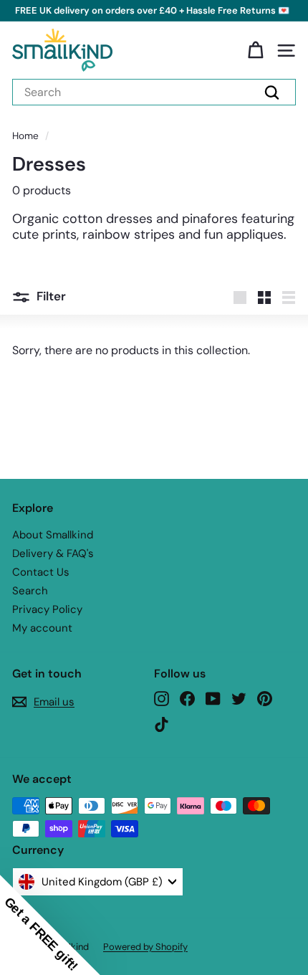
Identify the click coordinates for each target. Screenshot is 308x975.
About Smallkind (52, 535)
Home (25, 136)
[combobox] (154, 92)
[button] (50, 925)
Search (30, 591)
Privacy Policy (47, 609)
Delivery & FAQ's (53, 553)
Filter (51, 296)
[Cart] (255, 50)
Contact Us (40, 572)
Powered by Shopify (145, 947)
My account (42, 628)
